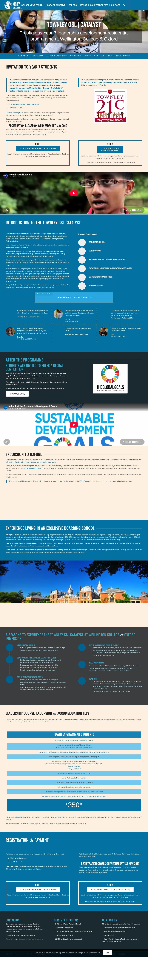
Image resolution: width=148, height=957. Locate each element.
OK (108, 953)
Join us (8, 939)
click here (63, 245)
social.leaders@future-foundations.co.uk (121, 928)
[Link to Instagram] (140, 5)
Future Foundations (40, 254)
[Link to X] (133, 5)
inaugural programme (41, 80)
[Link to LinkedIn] (143, 5)
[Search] (124, 5)
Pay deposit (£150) (15, 108)
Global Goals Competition (39, 382)
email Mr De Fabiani (41, 119)
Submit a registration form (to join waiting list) (24, 104)
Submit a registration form (18, 858)
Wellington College (12, 241)
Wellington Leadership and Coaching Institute (38, 256)
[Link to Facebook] (136, 5)
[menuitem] (15, 5)
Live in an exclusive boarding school (100, 277)
